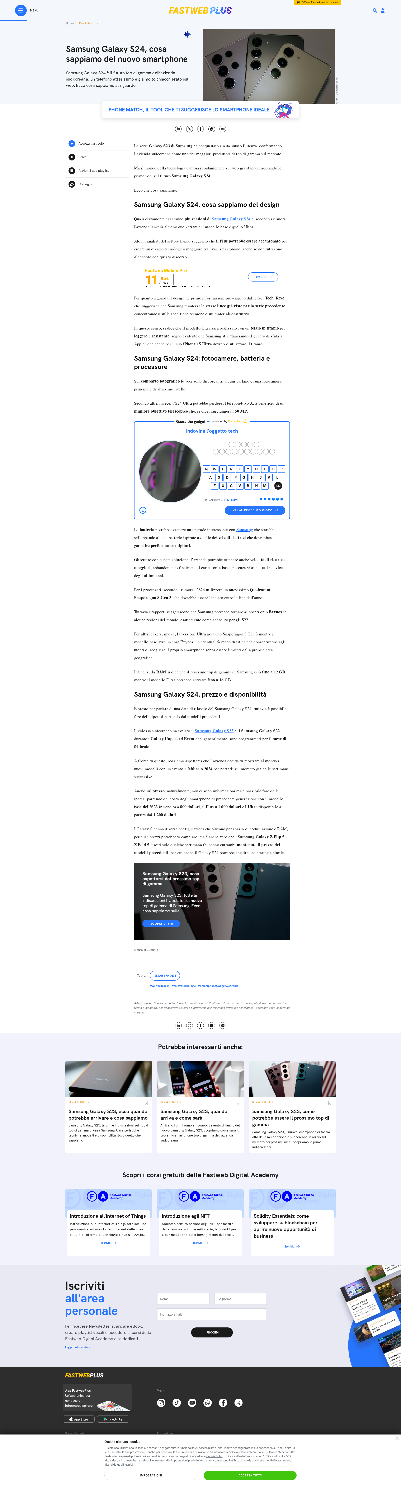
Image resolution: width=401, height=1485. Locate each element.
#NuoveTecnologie (184, 986)
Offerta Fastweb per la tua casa (320, 2)
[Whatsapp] (207, 1402)
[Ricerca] (375, 10)
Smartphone (165, 975)
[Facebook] (223, 1402)
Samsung (244, 530)
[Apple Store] (79, 1419)
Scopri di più (161, 924)
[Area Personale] (382, 10)
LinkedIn (178, 129)
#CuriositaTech (160, 986)
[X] (238, 1402)
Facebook (200, 129)
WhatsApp (211, 129)
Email (222, 129)
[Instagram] (161, 1402)
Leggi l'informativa (77, 1347)
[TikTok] (177, 1402)
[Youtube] (192, 1402)
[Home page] (200, 10)
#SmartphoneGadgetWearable (218, 986)
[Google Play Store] (113, 1419)
